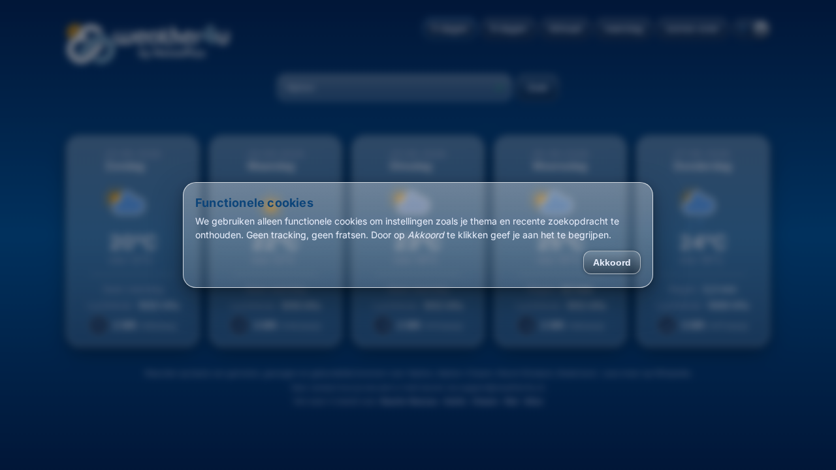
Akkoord (612, 262)
